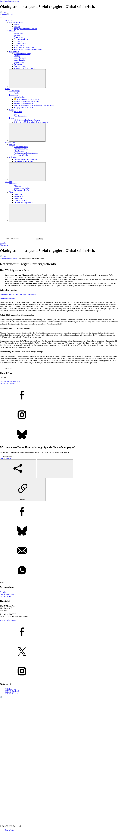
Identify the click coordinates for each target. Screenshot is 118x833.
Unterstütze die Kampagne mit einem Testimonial (18, 294)
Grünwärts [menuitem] (13, 157)
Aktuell (9, 258)
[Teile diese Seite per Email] (59, 551)
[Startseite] (3, 12)
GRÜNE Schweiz (11, 693)
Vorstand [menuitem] (17, 56)
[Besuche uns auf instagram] (59, 671)
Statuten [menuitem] (17, 27)
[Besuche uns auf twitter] (59, 652)
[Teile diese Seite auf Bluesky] (59, 531)
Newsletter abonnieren (8, 594)
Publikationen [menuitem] (10, 143)
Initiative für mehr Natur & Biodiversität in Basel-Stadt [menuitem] (34, 105)
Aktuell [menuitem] (7, 89)
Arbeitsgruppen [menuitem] (19, 66)
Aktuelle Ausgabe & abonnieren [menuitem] (25, 159)
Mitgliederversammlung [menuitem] (22, 54)
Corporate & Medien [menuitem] (21, 155)
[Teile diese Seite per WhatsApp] (59, 570)
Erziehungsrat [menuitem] (19, 45)
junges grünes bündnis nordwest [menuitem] (25, 29)
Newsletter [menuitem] (18, 112)
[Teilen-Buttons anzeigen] (18, 468)
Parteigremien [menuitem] (14, 52)
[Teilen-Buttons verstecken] (55, 468)
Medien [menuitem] (12, 145)
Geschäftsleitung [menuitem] (20, 58)
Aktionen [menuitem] (17, 186)
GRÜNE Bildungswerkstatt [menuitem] (24, 203)
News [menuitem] (11, 110)
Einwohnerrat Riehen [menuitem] (21, 39)
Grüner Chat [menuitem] (18, 194)
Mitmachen (4, 245)
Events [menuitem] (11, 118)
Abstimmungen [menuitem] (14, 91)
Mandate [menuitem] (12, 31)
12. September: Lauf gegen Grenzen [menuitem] (27, 120)
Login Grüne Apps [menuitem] (21, 200)
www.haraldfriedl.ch (7, 383)
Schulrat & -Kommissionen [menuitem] (24, 47)
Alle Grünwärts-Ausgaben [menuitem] (23, 161)
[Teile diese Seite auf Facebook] (59, 512)
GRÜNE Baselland (12, 691)
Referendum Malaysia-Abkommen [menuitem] (26, 101)
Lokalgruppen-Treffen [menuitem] (22, 188)
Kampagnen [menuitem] (13, 95)
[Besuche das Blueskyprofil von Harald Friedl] (59, 435)
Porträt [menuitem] (16, 25)
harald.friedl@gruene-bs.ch (10, 381)
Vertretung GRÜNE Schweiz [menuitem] (24, 68)
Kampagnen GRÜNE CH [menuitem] (23, 108)
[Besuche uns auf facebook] (59, 632)
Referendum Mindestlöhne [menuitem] (23, 103)
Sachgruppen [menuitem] (18, 64)
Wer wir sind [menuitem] (9, 20)
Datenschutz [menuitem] (9, 830)
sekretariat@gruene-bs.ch (9, 620)
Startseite (3, 258)
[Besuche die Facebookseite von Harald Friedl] (59, 395)
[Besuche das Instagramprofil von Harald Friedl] (59, 415)
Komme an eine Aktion (8, 298)
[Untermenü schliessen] (27, 78)
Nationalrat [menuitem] (18, 41)
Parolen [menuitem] (16, 93)
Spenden (3, 243)
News (15, 258)
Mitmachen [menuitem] (13, 184)
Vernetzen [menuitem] (12, 192)
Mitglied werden (6, 596)
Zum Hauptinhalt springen (9, 1)
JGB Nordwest (10, 689)
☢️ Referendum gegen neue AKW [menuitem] (26, 99)
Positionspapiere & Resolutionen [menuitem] (26, 153)
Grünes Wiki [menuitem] (18, 198)
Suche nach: (9, 239)
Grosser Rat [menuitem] (18, 33)
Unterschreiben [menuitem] (19, 97)
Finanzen (7, 458)
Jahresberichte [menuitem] (19, 151)
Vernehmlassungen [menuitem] (21, 149)
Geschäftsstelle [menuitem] (19, 60)
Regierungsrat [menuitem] (19, 37)
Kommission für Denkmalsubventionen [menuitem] (28, 50)
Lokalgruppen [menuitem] (19, 62)
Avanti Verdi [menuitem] (18, 196)
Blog (2, 458)
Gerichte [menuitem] (17, 35)
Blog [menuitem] (15, 114)
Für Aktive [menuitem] (8, 182)
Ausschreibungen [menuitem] (20, 116)
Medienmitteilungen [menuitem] (21, 147)
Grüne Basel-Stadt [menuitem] (16, 22)
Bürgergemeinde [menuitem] (20, 43)
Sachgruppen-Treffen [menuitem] (21, 190)
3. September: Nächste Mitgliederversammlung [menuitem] (31, 122)
